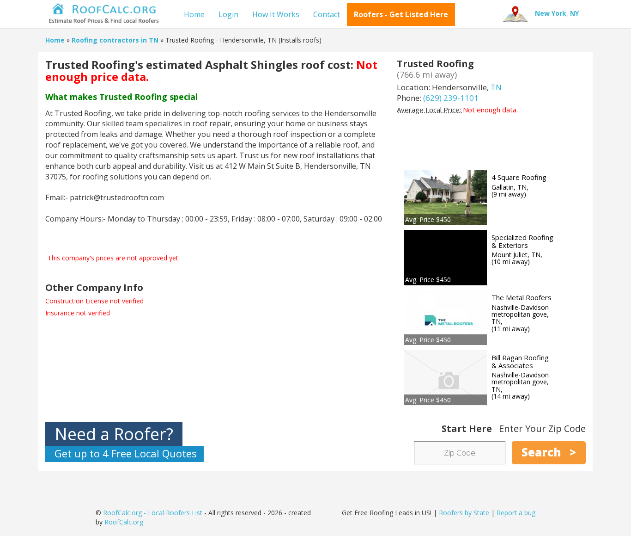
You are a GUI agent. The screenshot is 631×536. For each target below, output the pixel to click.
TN (496, 87)
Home (194, 14)
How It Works (275, 14)
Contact (326, 14)
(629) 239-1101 (451, 97)
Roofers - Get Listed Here (401, 14)
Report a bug (516, 512)
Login (228, 14)
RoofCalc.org (123, 522)
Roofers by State (464, 512)
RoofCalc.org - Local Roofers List (152, 512)
